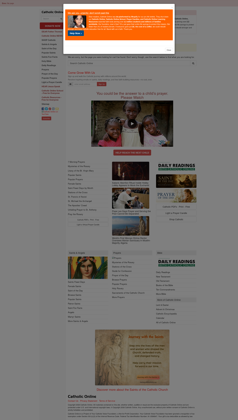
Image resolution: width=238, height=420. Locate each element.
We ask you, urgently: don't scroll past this (88, 12)
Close (169, 50)
